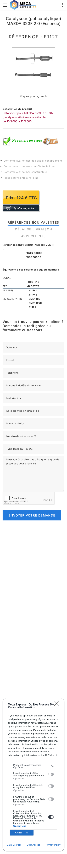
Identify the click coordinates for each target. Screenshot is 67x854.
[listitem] (33, 766)
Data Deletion (14, 844)
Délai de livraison (33, 229)
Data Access (33, 844)
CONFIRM (21, 832)
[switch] (51, 774)
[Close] (57, 705)
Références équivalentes (33, 222)
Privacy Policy (53, 844)
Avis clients (33, 236)
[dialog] (33, 774)
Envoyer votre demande (32, 515)
